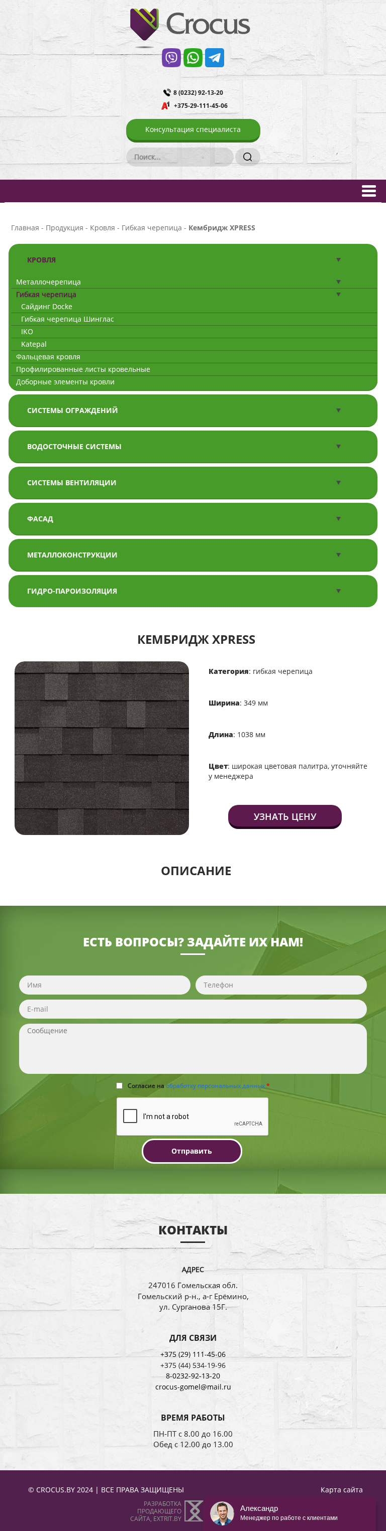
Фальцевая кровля (48, 356)
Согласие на (199, 1085)
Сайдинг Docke (46, 306)
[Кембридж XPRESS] (102, 747)
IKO (27, 331)
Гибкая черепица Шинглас (67, 319)
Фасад (40, 518)
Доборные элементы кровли (65, 381)
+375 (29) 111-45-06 (193, 1354)
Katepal (34, 344)
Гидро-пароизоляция (72, 591)
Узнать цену (285, 816)
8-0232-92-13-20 (193, 1375)
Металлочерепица (48, 282)
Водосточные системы (74, 446)
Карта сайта (342, 1489)
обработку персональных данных (215, 1085)
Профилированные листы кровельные (83, 369)
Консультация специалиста (193, 129)
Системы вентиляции (72, 482)
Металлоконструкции (72, 555)
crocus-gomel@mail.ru (193, 1386)
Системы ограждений (72, 410)
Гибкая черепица (46, 294)
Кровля (41, 259)
